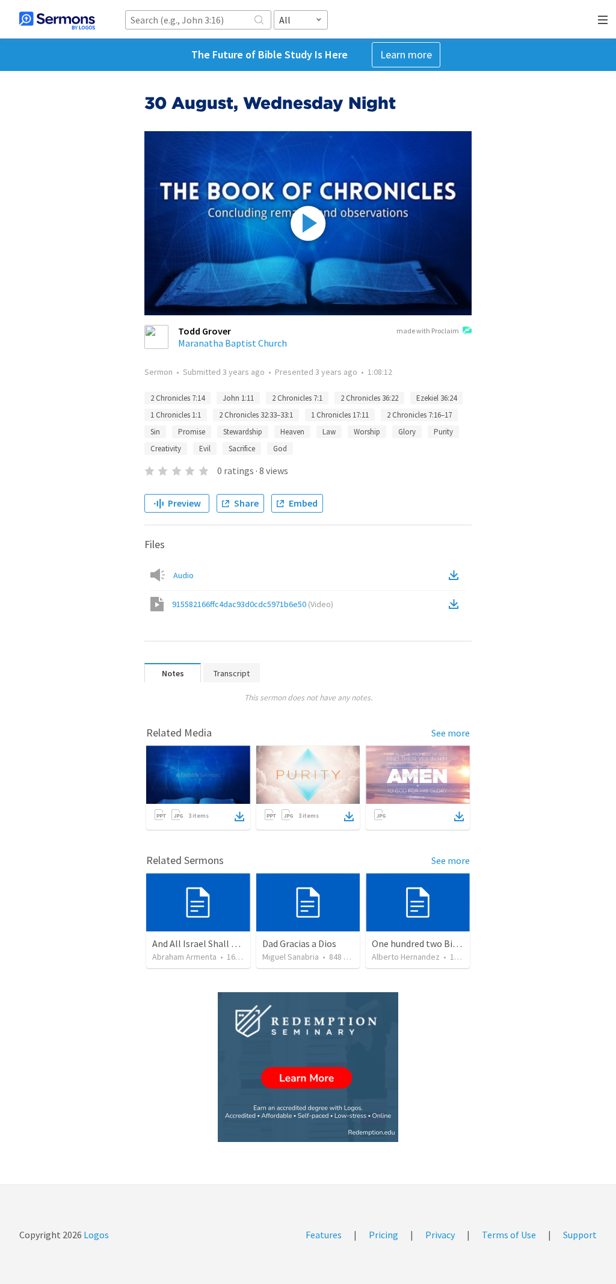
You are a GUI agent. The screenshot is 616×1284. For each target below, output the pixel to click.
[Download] (239, 816)
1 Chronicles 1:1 (175, 415)
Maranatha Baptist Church (232, 343)
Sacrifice (242, 448)
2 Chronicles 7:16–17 (419, 415)
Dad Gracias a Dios (299, 943)
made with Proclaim (427, 330)
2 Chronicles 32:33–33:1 (256, 415)
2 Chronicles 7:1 (297, 398)
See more (450, 733)
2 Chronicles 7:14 (177, 398)
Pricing (383, 1235)
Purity (443, 432)
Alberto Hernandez (406, 956)
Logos (95, 1235)
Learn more (406, 54)
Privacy (440, 1235)
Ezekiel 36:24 (436, 398)
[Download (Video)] (456, 604)
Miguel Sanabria (290, 956)
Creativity (165, 448)
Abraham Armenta (184, 956)
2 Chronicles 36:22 (369, 398)
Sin (155, 432)
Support (580, 1235)
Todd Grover (204, 331)
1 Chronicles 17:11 (340, 415)
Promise (191, 432)
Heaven (292, 432)
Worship (367, 432)
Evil (205, 448)
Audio (183, 575)
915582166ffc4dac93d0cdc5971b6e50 (252, 604)
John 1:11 (238, 398)
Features (324, 1235)
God (280, 448)
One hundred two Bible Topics (433, 943)
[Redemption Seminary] (308, 1067)
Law (329, 432)
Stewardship (242, 432)
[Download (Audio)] (456, 575)
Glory (407, 432)
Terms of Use (509, 1235)
